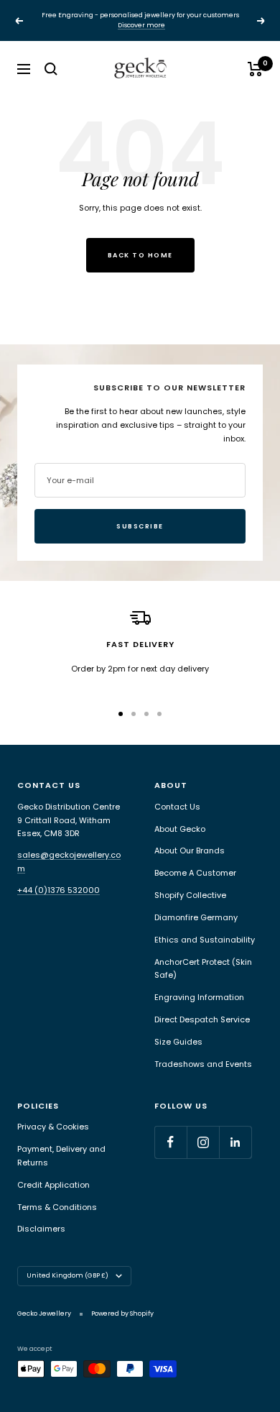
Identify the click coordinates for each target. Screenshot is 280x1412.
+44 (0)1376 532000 (58, 890)
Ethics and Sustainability (204, 939)
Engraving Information (199, 997)
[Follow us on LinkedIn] (235, 1142)
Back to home (140, 255)
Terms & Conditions (57, 1207)
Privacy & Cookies (53, 1126)
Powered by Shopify (122, 1313)
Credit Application (53, 1185)
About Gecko (179, 829)
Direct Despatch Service (202, 1019)
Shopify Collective (190, 895)
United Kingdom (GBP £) (67, 1275)
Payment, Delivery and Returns (61, 1155)
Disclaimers (41, 1228)
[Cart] (255, 69)
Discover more (141, 25)
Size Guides (178, 1041)
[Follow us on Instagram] (203, 1142)
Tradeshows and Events (203, 1064)
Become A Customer (195, 873)
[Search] (51, 69)
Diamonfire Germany (196, 917)
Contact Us (177, 806)
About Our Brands (189, 850)
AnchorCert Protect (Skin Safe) (203, 968)
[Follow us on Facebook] (170, 1142)
